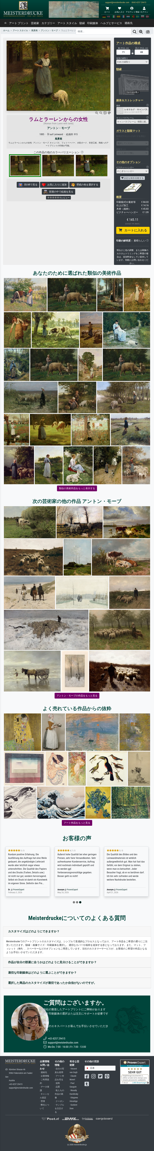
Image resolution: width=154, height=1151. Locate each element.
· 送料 (57, 1083)
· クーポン (59, 1101)
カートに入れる (134, 230)
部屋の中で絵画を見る (60, 191)
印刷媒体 (92, 23)
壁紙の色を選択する (86, 184)
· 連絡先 (43, 1072)
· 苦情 (42, 1101)
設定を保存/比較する (133, 178)
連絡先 (129, 23)
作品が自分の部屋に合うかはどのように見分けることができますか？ (52, 962)
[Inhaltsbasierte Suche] (141, 31)
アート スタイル (67, 23)
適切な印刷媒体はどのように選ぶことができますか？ (42, 972)
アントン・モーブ (58, 128)
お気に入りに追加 (56, 184)
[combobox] (132, 62)
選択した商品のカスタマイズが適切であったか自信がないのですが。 (52, 983)
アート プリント (19, 23)
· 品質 (57, 1087)
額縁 (82, 23)
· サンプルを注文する (59, 1108)
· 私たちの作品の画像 (59, 1094)
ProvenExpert (36, 889)
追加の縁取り (122, 58)
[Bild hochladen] (148, 31)
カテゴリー (48, 23)
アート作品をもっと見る (77, 822)
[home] (5, 23)
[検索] (134, 31)
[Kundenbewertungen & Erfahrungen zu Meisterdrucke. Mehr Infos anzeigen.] (134, 1071)
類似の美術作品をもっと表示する (77, 488)
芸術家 (35, 23)
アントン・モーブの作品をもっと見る (77, 695)
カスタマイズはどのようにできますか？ (34, 931)
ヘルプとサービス (111, 23)
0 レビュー (64, 197)
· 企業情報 (44, 1076)
